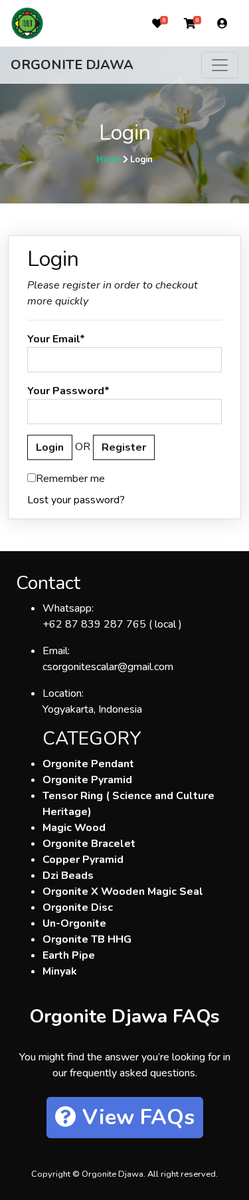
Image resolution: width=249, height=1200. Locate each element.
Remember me (70, 478)
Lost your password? (76, 500)
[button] (157, 23)
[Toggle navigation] (219, 65)
